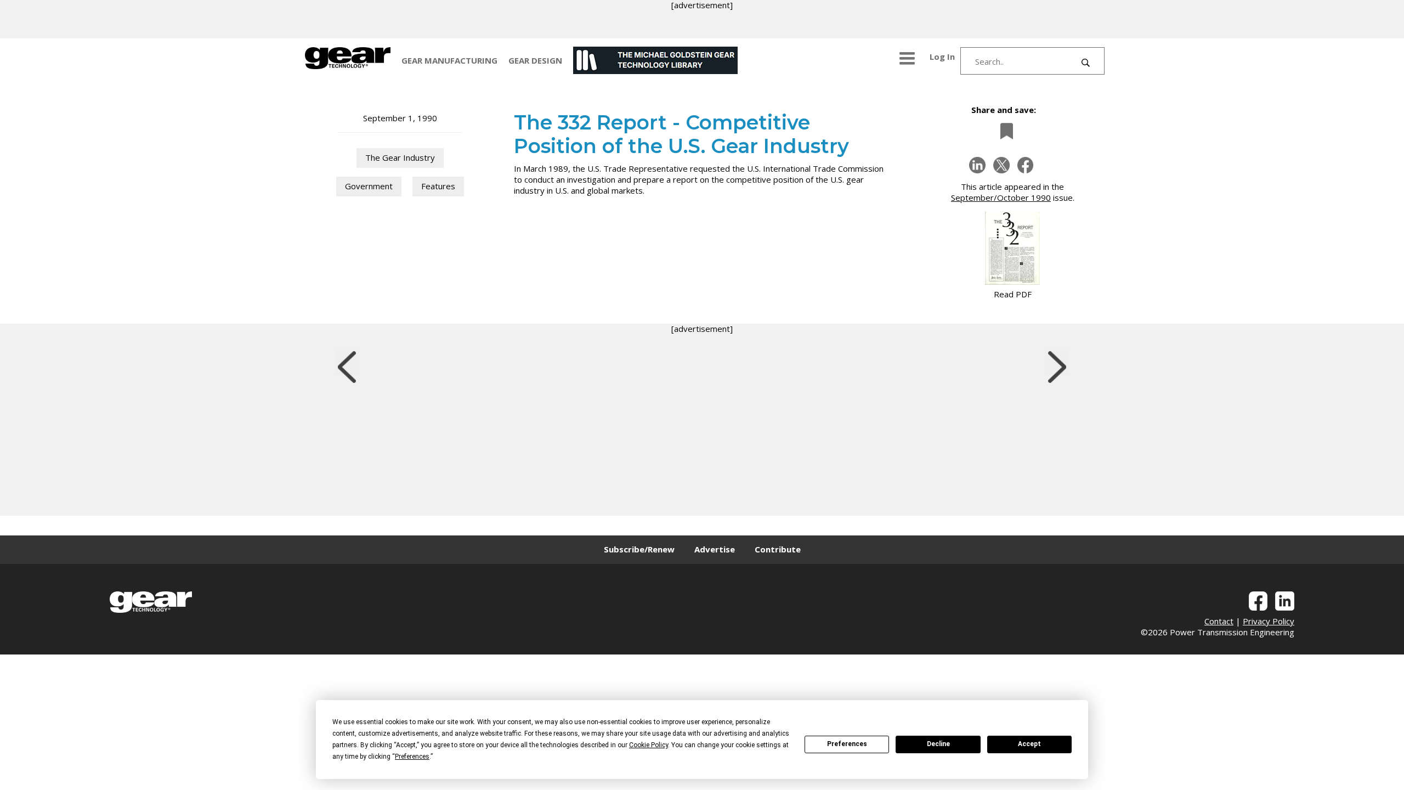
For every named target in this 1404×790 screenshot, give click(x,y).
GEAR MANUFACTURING (449, 60)
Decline (938, 744)
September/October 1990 (1001, 197)
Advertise (714, 549)
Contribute (778, 549)
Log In (942, 56)
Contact (1218, 621)
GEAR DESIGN (535, 60)
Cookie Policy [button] (648, 745)
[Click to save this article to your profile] (1004, 131)
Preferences (847, 744)
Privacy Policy (1268, 621)
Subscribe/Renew (639, 549)
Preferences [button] (412, 756)
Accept (1029, 744)
